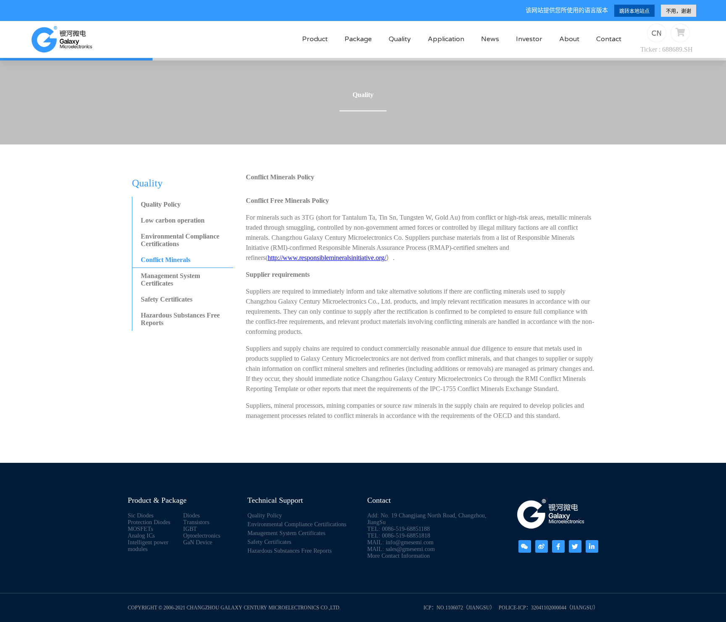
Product (315, 39)
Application (446, 39)
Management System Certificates (170, 279)
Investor (529, 39)
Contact (608, 39)
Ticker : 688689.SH (666, 49)
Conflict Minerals (165, 259)
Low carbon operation (173, 220)
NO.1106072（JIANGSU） (466, 608)
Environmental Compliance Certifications (180, 240)
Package (358, 39)
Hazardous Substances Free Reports (180, 319)
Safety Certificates (166, 299)
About (569, 39)
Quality (400, 39)
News (490, 39)
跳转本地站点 (634, 11)
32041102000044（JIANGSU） (564, 608)
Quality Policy (161, 204)
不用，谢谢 (678, 11)
